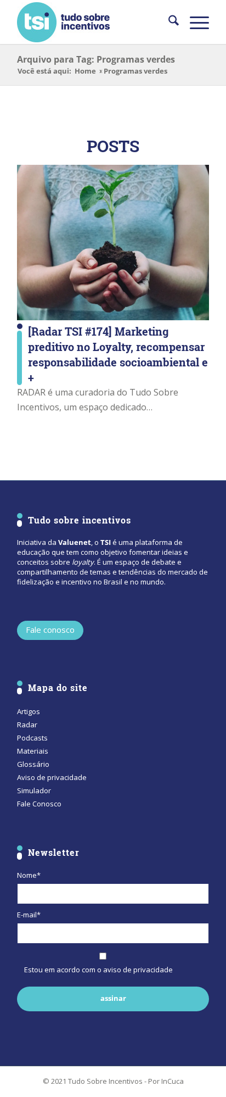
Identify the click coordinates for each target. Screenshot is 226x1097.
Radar (27, 725)
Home (85, 71)
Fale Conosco (39, 804)
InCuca (172, 1081)
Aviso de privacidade (52, 777)
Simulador (34, 790)
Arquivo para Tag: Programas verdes (96, 59)
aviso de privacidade (138, 970)
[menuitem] (168, 22)
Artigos (28, 711)
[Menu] (194, 22)
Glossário (33, 764)
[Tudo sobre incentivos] (94, 22)
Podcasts (32, 738)
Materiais (32, 751)
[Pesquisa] (168, 22)
